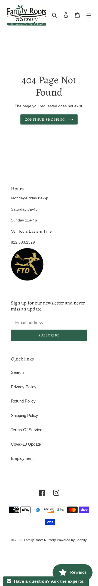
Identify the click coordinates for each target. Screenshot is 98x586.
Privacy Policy (23, 386)
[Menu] (88, 15)
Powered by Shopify (72, 540)
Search (17, 372)
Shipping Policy (24, 415)
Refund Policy (23, 401)
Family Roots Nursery (40, 540)
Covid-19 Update (26, 444)
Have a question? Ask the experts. (48, 581)
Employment (22, 458)
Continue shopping (45, 119)
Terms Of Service (26, 429)
